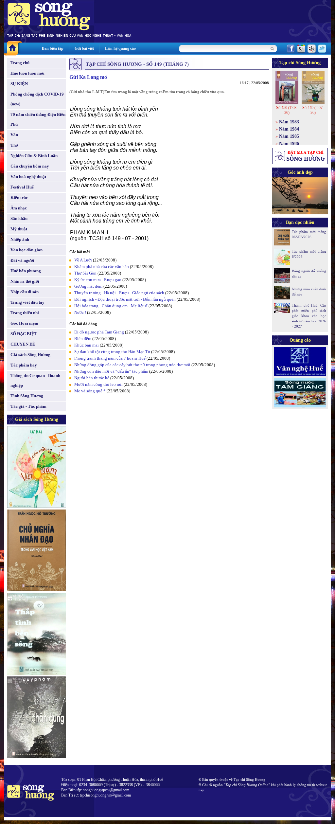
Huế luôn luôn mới (27, 73)
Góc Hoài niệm (24, 323)
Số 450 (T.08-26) (287, 110)
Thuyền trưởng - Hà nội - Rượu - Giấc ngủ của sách (119, 292)
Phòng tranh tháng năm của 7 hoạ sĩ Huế (110, 358)
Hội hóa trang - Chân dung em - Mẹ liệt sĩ (111, 305)
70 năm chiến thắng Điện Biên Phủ (37, 119)
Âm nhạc (18, 208)
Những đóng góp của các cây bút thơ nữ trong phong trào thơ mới (132, 364)
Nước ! (80, 312)
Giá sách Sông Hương (30, 354)
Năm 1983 (289, 121)
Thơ (14, 145)
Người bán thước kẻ (91, 377)
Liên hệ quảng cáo (120, 48)
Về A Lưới (83, 260)
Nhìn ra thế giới (24, 281)
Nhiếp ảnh (19, 239)
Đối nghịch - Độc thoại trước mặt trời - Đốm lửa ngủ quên (125, 299)
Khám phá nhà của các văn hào (101, 266)
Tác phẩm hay (23, 365)
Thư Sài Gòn (85, 273)
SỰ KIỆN (19, 83)
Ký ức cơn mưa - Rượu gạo (97, 279)
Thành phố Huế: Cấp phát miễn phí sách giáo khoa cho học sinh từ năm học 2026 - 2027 (309, 315)
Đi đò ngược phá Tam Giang (99, 332)
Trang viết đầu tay (27, 302)
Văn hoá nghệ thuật (28, 176)
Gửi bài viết (84, 48)
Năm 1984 (289, 129)
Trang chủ (19, 62)
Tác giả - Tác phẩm (28, 406)
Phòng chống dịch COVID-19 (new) (37, 99)
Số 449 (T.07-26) (313, 110)
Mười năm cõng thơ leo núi (98, 384)
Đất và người (22, 260)
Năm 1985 (289, 136)
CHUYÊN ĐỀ (22, 344)
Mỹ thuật (18, 228)
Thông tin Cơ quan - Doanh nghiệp (35, 380)
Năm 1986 (289, 143)
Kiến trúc (19, 197)
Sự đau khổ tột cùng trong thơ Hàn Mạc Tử (112, 351)
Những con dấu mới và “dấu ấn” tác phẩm (111, 371)
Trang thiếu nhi (24, 312)
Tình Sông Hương (26, 395)
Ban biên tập (52, 48)
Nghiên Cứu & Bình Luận (34, 155)
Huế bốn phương (25, 270)
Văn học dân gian (26, 249)
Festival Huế (22, 187)
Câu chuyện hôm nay (29, 166)
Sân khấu (18, 218)
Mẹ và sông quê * (90, 390)
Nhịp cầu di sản (24, 291)
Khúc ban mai (86, 345)
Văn (14, 134)
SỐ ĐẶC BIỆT (23, 333)
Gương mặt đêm (88, 286)
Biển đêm (82, 338)
